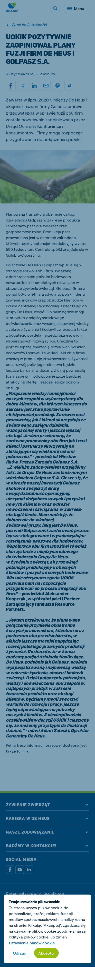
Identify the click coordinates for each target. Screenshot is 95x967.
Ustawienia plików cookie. (32, 942)
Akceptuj (46, 953)
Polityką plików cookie (28, 937)
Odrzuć (19, 953)
